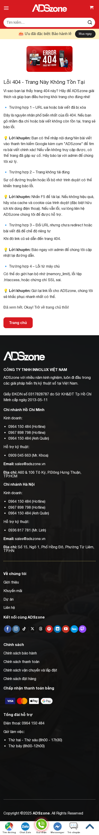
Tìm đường (9, 832)
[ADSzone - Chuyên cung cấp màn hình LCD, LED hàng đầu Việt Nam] (49, 8)
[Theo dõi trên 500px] (74, 629)
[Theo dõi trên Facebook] (8, 629)
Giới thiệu (11, 582)
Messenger (57, 832)
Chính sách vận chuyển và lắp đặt (30, 670)
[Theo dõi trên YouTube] (66, 629)
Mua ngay (85, 33)
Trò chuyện (73, 832)
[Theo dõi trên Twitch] (82, 629)
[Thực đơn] (6, 8)
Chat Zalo (25, 832)
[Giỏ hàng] (91, 8)
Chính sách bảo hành (20, 653)
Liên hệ (9, 607)
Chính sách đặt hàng (19, 679)
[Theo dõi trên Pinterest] (49, 629)
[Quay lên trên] (90, 826)
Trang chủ (18, 323)
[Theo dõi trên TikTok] (24, 629)
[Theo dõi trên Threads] (41, 629)
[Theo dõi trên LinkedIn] (57, 629)
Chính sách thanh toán (21, 662)
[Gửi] (90, 22)
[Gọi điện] (41, 825)
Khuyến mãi (12, 591)
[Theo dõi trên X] (32, 629)
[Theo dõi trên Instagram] (16, 629)
